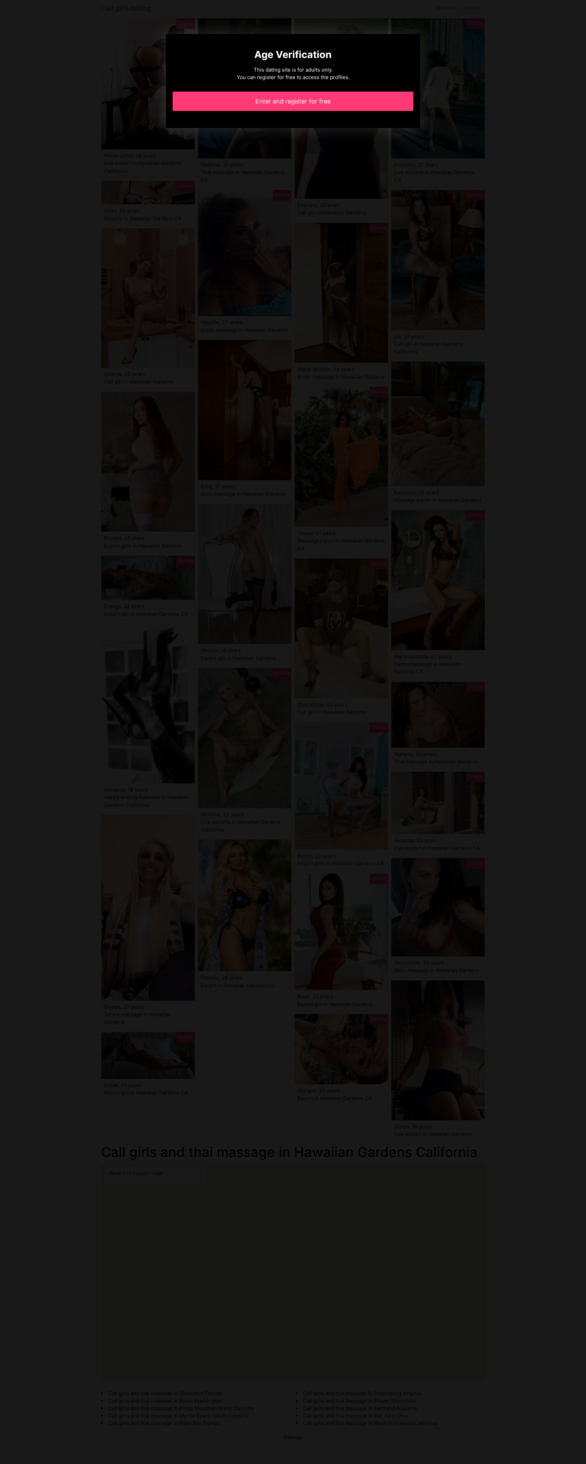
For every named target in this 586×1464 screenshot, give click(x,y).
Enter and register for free (293, 101)
